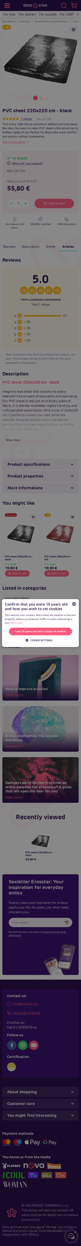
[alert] (40, 623)
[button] (40, 640)
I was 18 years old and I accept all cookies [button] (40, 631)
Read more (16, 622)
